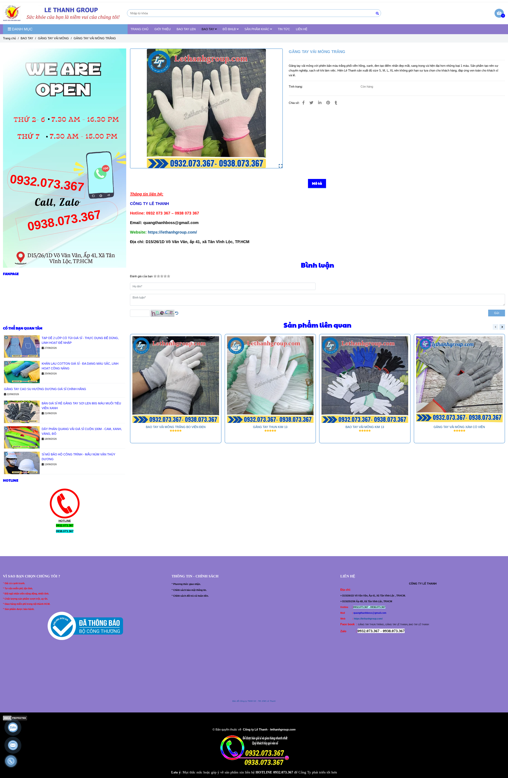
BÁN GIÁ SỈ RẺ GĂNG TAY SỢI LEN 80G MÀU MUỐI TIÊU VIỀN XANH (81, 406)
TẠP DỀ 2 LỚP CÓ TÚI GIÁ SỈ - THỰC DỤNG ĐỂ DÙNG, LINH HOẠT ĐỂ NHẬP (80, 340)
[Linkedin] (319, 103)
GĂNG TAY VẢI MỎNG (53, 38)
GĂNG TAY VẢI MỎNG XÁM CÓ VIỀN (459, 427)
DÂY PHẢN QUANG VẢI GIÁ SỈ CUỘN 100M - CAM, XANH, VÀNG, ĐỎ (82, 431)
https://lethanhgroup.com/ (172, 232)
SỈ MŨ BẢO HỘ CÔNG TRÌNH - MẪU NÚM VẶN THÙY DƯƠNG (78, 457)
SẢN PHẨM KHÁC (257, 29)
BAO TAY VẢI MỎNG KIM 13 (364, 427)
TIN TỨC (284, 29)
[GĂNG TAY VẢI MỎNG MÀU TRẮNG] (206, 108)
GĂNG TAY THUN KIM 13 (270, 427)
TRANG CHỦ (139, 29)
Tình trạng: (296, 86)
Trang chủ (9, 38)
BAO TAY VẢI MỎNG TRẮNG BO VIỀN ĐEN (176, 427)
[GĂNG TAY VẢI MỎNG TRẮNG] (63, 13)
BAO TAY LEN (186, 29)
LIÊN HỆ (301, 29)
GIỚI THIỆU (162, 29)
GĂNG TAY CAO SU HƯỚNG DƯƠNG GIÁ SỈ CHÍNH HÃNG (45, 389)
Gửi (496, 313)
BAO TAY (208, 29)
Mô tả (317, 183)
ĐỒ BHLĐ (230, 29)
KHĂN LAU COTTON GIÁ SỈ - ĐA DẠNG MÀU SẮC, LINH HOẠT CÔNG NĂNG (80, 366)
